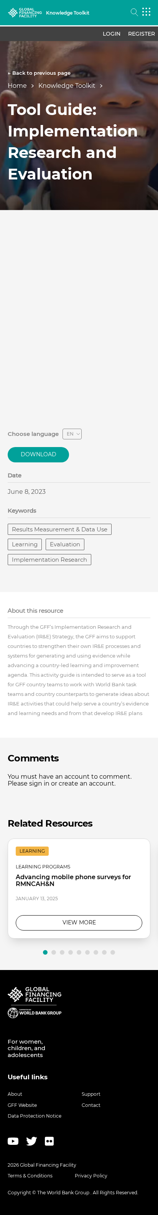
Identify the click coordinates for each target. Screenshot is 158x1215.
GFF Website (22, 1105)
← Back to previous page (39, 73)
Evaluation (65, 544)
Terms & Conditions (30, 1176)
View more (79, 922)
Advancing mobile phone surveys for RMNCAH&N (73, 880)
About (15, 1094)
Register (141, 33)
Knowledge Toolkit (66, 85)
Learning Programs (43, 867)
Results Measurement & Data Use (59, 529)
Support (91, 1094)
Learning (25, 544)
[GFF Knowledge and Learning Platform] (25, 13)
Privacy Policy (91, 1176)
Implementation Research (49, 559)
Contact (91, 1105)
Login (111, 33)
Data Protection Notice (34, 1116)
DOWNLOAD (38, 454)
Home (17, 85)
